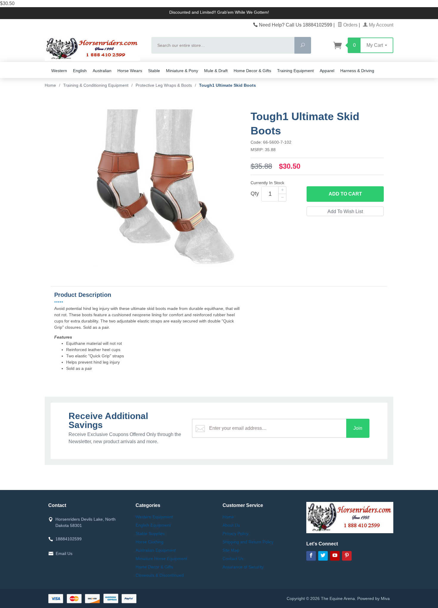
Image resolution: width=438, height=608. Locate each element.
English (80, 70)
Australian (102, 70)
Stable (154, 70)
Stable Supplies (150, 533)
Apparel (327, 70)
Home (50, 85)
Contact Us (233, 558)
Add (345, 193)
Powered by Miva (373, 598)
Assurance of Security (243, 566)
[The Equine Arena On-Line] (94, 49)
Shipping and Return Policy (248, 541)
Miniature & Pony (182, 70)
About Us (231, 525)
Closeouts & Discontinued (160, 575)
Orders (350, 24)
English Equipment (153, 525)
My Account (380, 24)
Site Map (231, 550)
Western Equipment (154, 516)
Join (357, 428)
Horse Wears (129, 70)
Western (59, 70)
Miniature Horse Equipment (161, 558)
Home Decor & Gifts (252, 70)
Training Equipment (295, 70)
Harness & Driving (357, 70)
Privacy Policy (235, 533)
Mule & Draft (216, 70)
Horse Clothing (150, 541)
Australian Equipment (156, 550)
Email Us (64, 553)
